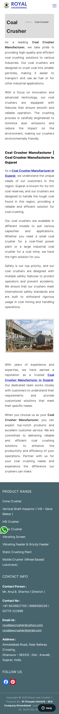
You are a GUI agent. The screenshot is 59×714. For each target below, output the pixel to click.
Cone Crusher (12, 501)
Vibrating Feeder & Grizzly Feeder (25, 544)
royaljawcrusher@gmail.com (22, 630)
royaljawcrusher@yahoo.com (22, 625)
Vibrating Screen (14, 537)
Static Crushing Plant (17, 552)
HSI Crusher (10, 521)
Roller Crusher (12, 529)
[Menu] (54, 5)
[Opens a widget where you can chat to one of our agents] (47, 708)
